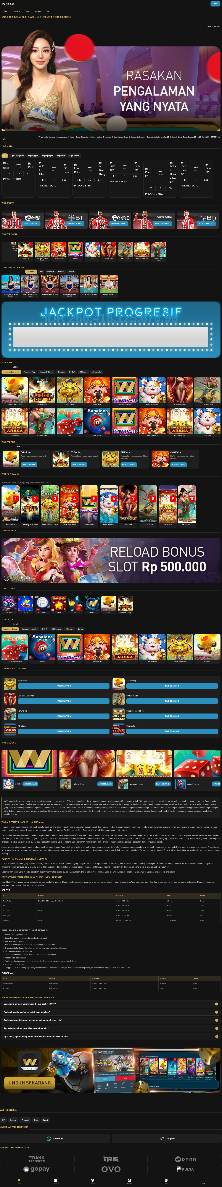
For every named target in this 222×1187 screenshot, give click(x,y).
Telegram (170, 1139)
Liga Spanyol (47, 156)
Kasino (38, 11)
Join (215, 4)
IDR (209, 26)
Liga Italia (61, 156)
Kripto (217, 26)
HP (3, 1120)
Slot (47, 11)
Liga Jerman (74, 156)
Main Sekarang (30, 784)
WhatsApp (58, 1139)
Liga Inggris (33, 156)
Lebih (15, 367)
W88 (5, 11)
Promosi (16, 11)
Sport (27, 11)
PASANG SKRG (12, 179)
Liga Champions (17, 156)
